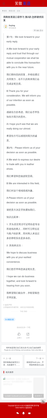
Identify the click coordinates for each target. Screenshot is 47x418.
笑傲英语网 (29, 405)
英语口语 (12, 11)
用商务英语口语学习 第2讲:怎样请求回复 (23, 18)
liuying (12, 25)
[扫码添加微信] (43, 401)
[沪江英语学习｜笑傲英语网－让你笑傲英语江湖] (23, 3)
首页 (5, 11)
